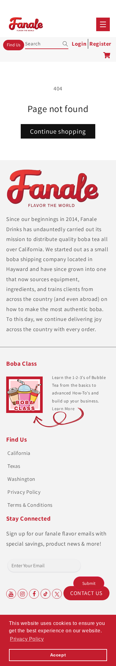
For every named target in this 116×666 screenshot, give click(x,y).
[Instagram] (23, 594)
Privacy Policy (24, 492)
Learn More (63, 408)
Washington (21, 479)
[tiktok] (45, 594)
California (19, 453)
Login (79, 43)
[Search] (61, 44)
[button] (103, 24)
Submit (89, 583)
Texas (13, 466)
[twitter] (57, 594)
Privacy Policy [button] (27, 639)
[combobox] (47, 42)
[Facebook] (34, 594)
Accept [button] (58, 654)
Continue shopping (58, 131)
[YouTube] (11, 594)
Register (100, 43)
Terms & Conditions (30, 505)
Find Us (13, 45)
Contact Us (86, 593)
